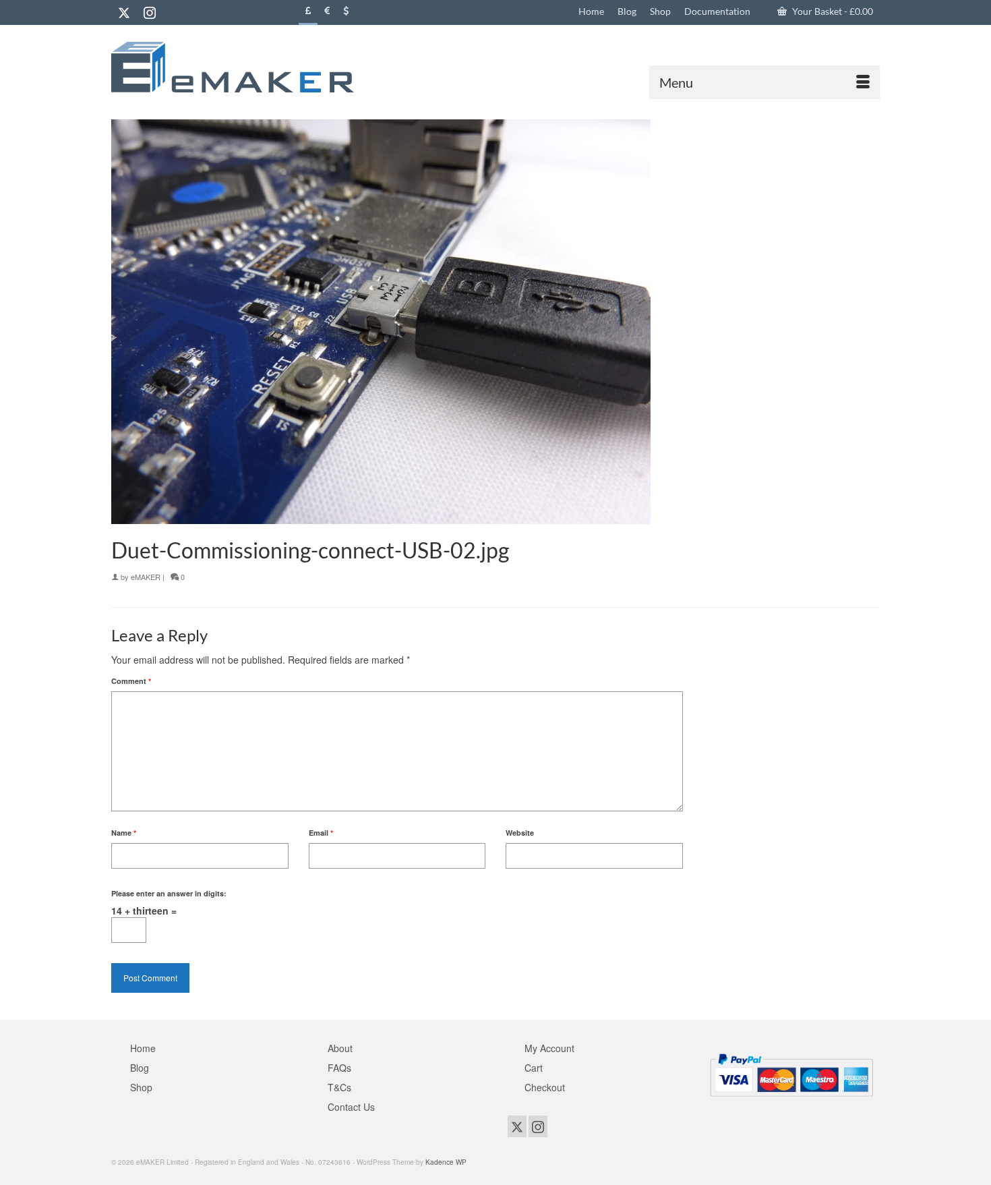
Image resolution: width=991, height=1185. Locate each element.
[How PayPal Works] (791, 1073)
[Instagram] (149, 12)
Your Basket (831, 11)
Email (321, 833)
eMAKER (145, 576)
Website (520, 833)
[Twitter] (124, 12)
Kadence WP (446, 1162)
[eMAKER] (232, 67)
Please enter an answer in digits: (169, 893)
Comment (131, 681)
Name (123, 833)
